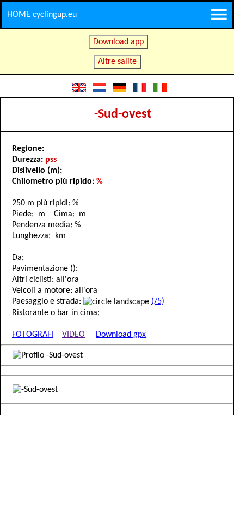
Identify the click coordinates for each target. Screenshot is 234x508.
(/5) (157, 301)
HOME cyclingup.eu (42, 14)
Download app (118, 42)
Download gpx (121, 334)
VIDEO (73, 334)
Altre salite (117, 61)
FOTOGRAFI (32, 334)
